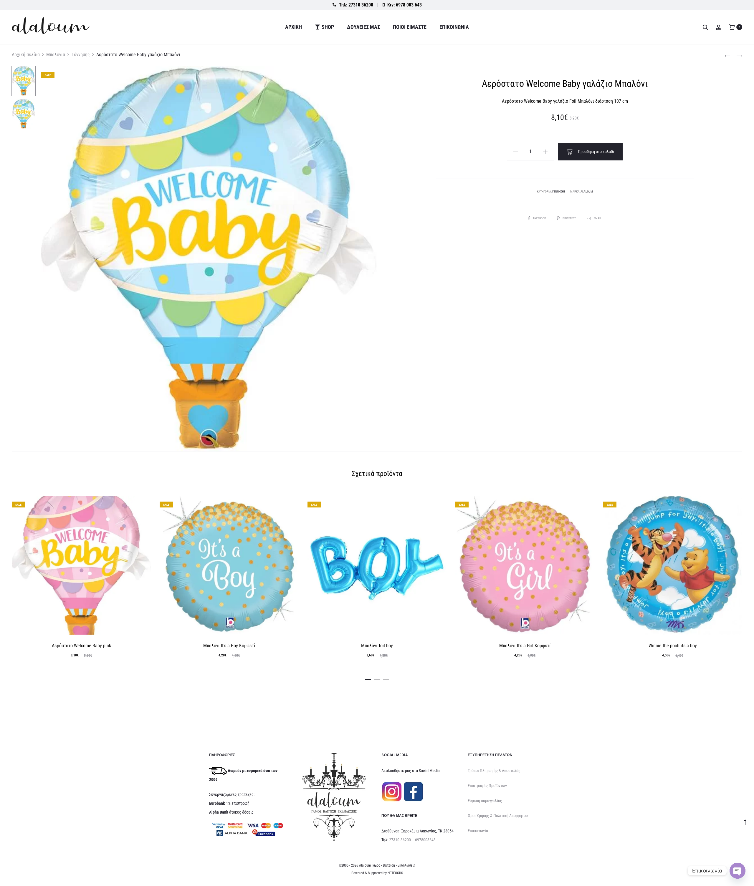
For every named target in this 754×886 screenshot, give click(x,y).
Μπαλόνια (55, 54)
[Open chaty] (737, 871)
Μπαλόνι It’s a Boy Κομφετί (229, 645)
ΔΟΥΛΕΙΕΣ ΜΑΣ (363, 27)
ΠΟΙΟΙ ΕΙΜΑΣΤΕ (409, 27)
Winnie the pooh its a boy (673, 645)
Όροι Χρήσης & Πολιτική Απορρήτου (498, 815)
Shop (328, 27)
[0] (732, 27)
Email (598, 218)
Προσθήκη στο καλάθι (595, 151)
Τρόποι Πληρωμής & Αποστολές (494, 770)
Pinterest (569, 218)
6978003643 (425, 839)
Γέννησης (81, 54)
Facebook (539, 218)
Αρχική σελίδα (26, 54)
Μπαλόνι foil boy (377, 645)
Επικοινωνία (454, 27)
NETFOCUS (395, 873)
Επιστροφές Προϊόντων (487, 785)
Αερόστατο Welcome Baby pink (81, 645)
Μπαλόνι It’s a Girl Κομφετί (525, 645)
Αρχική (293, 27)
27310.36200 (400, 839)
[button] (516, 151)
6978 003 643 (409, 5)
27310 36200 (360, 5)
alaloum (587, 191)
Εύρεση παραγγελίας (485, 800)
